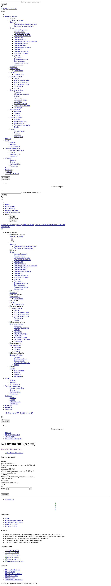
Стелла (12, 152)
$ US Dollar (14, 219)
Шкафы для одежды (21, 94)
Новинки (13, 22)
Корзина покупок (11, 210)
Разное (12, 129)
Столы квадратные (21, 43)
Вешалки (17, 135)
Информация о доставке (14, 520)
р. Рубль (13, 221)
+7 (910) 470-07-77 (12, 551)
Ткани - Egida (10, 437)
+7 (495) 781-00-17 (12, 553)
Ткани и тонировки (12, 148)
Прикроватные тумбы (22, 125)
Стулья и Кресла (16, 76)
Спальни (13, 73)
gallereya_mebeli (13, 557)
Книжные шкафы (20, 104)
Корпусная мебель (16, 90)
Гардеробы (18, 102)
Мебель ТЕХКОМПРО (43, 225)
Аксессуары (18, 137)
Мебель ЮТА (29, 225)
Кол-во (3, 488)
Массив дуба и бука (17, 150)
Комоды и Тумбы (16, 117)
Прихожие (18, 98)
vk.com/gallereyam (13, 555)
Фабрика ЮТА (15, 154)
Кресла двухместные (21, 80)
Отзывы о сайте (11, 526)
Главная (8, 139)
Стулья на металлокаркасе (23, 26)
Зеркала (17, 133)
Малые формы (15, 69)
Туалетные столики (21, 59)
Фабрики (8, 158)
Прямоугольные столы (22, 36)
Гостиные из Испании (22, 106)
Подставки (18, 57)
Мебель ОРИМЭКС (12, 570)
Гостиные (13, 67)
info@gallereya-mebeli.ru (15, 561)
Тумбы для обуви (20, 121)
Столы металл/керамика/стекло (25, 24)
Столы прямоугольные (22, 47)
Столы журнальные (21, 51)
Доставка (8, 172)
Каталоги (8, 168)
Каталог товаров (11, 16)
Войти (7, 204)
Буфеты (17, 96)
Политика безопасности (14, 522)
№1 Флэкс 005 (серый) (13, 438)
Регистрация (10, 206)
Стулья (16, 78)
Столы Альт (18, 38)
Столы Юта (18, 49)
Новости (13, 144)
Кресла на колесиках (21, 82)
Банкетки (17, 111)
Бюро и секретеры (20, 100)
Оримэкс (13, 160)
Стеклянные (18, 65)
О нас (7, 141)
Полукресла (18, 86)
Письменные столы (21, 63)
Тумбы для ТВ (19, 123)
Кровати (17, 115)
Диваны (17, 113)
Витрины (17, 92)
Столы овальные (20, 45)
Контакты (8, 170)
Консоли (17, 55)
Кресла (16, 88)
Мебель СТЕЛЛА (58, 225)
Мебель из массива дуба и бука (12, 225)
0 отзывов (4, 449)
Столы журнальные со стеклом (25, 41)
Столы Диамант (20, 39)
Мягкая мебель (15, 109)
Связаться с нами (11, 524)
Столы (12, 28)
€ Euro (12, 216)
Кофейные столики (21, 53)
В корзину (5, 494)
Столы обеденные (20, 30)
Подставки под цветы (22, 34)
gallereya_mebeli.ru (13, 559)
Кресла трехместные (21, 84)
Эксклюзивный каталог (14, 579)
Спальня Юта (19, 74)
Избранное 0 (10, 208)
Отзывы (13, 143)
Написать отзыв (15, 449)
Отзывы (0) (9, 499)
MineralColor (5, 227)
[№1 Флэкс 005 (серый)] (14, 453)
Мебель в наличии (16, 20)
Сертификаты (15, 146)
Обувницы (18, 108)
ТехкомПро (14, 156)
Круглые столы (19, 32)
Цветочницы (18, 71)
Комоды (17, 119)
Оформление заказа (12, 212)
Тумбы (16, 127)
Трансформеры (19, 61)
